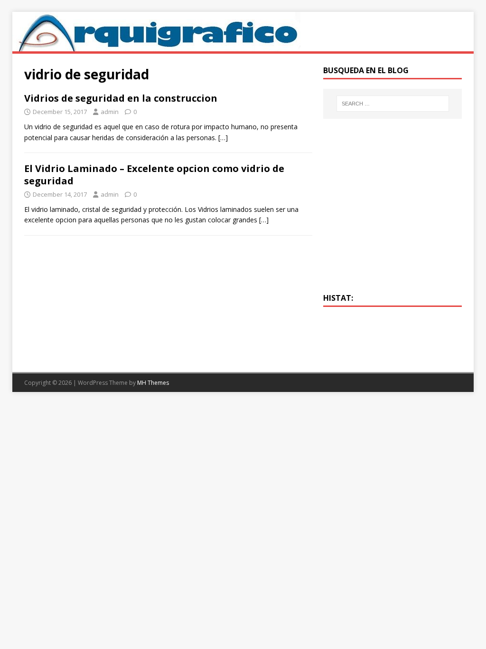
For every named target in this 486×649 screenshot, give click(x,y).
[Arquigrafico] (156, 45)
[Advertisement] (392, 211)
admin (110, 111)
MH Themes (153, 383)
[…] (223, 137)
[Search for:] (392, 103)
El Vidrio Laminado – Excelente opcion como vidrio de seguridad (154, 174)
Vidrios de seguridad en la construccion (120, 98)
